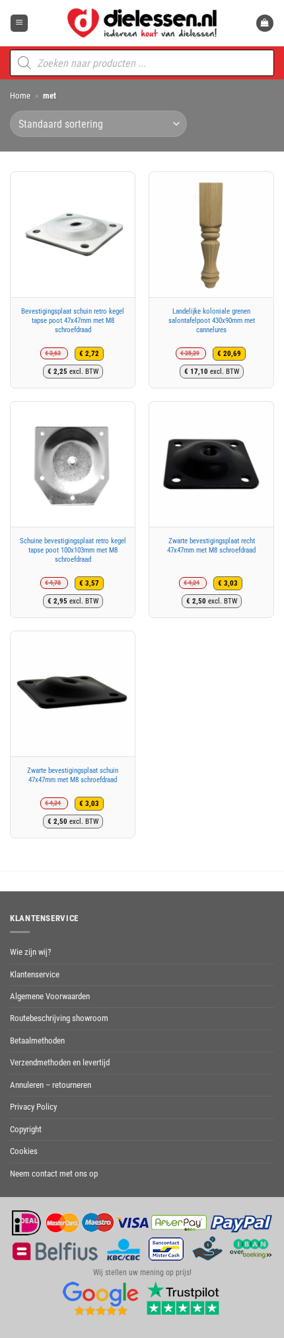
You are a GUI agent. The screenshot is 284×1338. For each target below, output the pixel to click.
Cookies (24, 1151)
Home (20, 96)
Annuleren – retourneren (50, 1085)
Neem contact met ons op (54, 1174)
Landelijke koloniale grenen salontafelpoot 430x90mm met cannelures (211, 320)
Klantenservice (34, 974)
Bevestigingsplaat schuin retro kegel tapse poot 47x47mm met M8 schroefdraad (72, 320)
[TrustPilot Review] (183, 1297)
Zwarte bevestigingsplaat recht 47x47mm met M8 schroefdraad (211, 546)
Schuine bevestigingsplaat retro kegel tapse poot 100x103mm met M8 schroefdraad (73, 550)
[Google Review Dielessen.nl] (101, 1297)
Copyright (26, 1129)
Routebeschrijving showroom (59, 1018)
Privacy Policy (33, 1107)
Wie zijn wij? (30, 952)
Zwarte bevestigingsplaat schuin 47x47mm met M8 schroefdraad (72, 775)
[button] (19, 23)
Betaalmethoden (37, 1041)
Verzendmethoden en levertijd (60, 1062)
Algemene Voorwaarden (50, 996)
